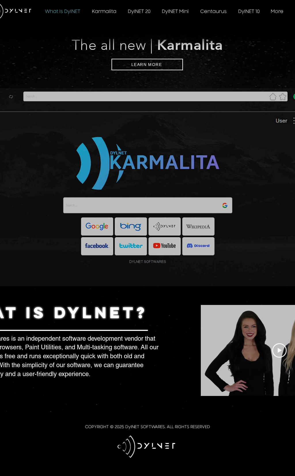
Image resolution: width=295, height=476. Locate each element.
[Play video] (279, 350)
